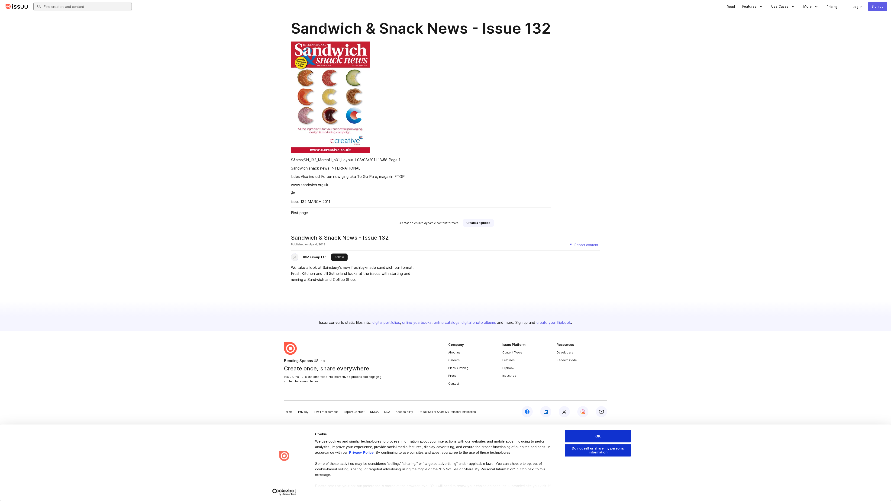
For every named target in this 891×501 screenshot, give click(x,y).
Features (508, 360)
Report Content (354, 412)
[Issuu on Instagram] (582, 411)
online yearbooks (417, 322)
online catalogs (446, 322)
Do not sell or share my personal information (598, 450)
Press (452, 375)
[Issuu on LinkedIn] (545, 411)
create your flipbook (553, 322)
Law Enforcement (326, 412)
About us (454, 352)
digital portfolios (386, 322)
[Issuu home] (17, 6)
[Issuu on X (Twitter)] (564, 411)
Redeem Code (567, 360)
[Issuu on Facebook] (527, 411)
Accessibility (404, 412)
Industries (509, 375)
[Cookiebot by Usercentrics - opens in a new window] (284, 491)
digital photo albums (479, 322)
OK (598, 436)
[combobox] (87, 6)
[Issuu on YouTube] (601, 411)
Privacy (303, 412)
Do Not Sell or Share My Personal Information (447, 412)
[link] (731, 6)
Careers (454, 360)
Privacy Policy (361, 452)
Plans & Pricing (458, 368)
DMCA (374, 412)
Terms (288, 412)
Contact (453, 383)
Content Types (512, 352)
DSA (387, 412)
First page (299, 212)
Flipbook (508, 368)
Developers (565, 352)
